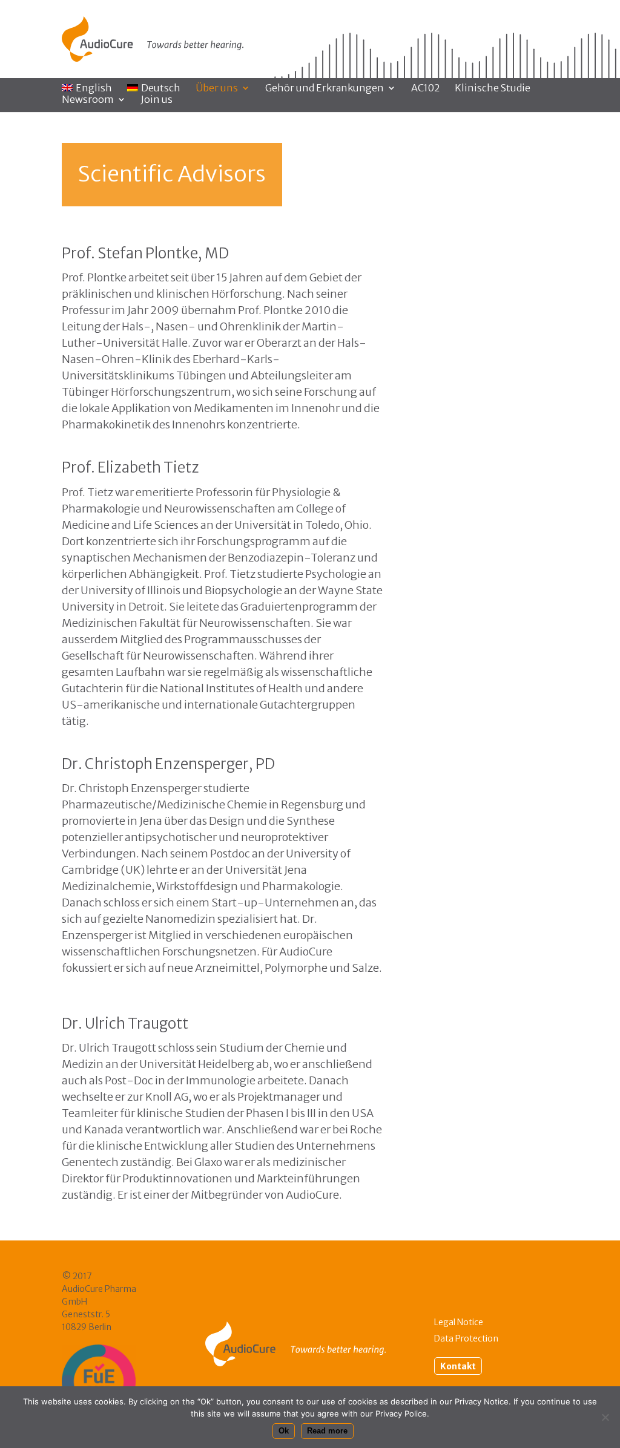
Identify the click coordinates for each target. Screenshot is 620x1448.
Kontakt (458, 1365)
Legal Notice (458, 1322)
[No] (605, 1417)
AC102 (425, 89)
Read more (327, 1430)
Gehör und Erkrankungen (324, 89)
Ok (284, 1430)
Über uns (217, 89)
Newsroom (88, 100)
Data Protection (466, 1338)
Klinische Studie (492, 89)
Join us (157, 100)
